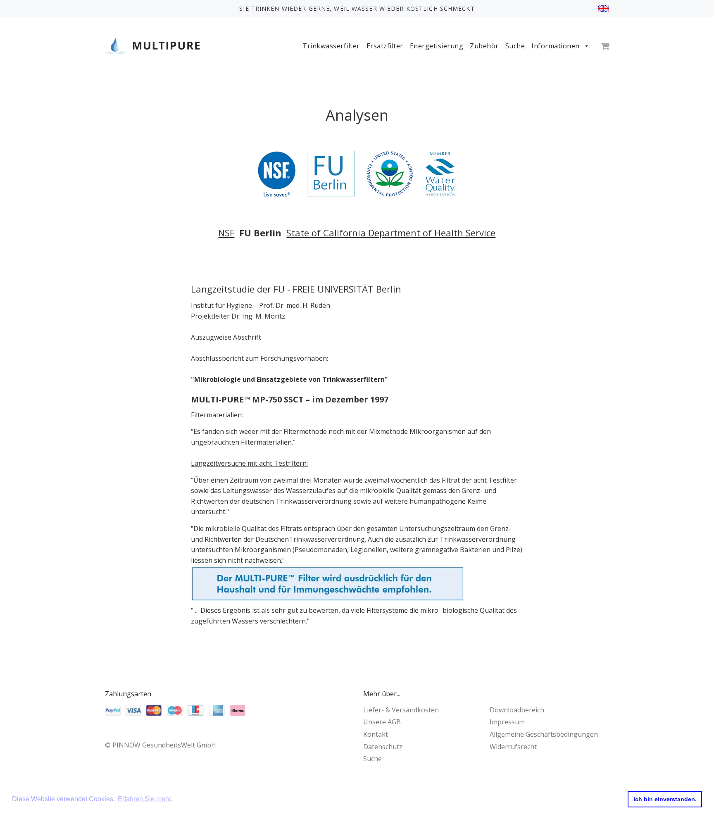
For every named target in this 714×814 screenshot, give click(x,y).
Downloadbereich (517, 709)
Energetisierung (437, 45)
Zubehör (484, 45)
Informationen (556, 45)
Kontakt (375, 734)
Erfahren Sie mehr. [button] (145, 798)
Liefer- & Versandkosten (401, 709)
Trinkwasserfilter (331, 45)
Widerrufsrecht (513, 746)
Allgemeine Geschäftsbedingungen (544, 734)
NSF (226, 232)
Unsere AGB (382, 721)
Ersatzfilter (385, 45)
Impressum (507, 721)
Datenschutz (382, 746)
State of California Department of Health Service (390, 232)
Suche (515, 45)
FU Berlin (260, 232)
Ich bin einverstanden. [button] (665, 799)
